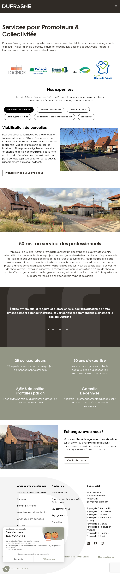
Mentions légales (106, 557)
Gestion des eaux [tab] (78, 110)
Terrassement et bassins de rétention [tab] (54, 117)
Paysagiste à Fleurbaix (98, 533)
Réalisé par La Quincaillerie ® (15, 569)
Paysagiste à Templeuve (99, 512)
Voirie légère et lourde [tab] (17, 117)
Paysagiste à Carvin (97, 524)
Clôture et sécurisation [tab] (50, 110)
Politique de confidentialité (76, 557)
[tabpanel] (60, 149)
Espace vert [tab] (86, 117)
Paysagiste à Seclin (96, 536)
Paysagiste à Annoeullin (99, 509)
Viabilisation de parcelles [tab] (19, 110)
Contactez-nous (76, 460)
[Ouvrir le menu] (116, 6)
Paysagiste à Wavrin (97, 515)
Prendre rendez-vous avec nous (24, 173)
